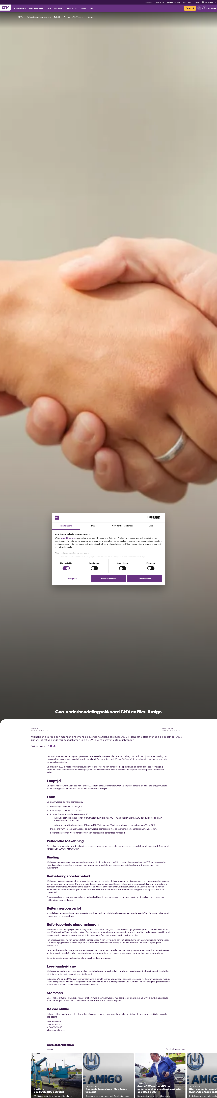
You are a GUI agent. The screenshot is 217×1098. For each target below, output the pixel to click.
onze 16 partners (68, 538)
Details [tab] (94, 526)
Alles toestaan (144, 579)
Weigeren (72, 579)
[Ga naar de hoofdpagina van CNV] (5, 8)
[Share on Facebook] (48, 746)
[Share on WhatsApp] (54, 746)
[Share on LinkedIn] (51, 746)
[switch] (94, 568)
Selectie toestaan (108, 579)
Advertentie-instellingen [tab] (122, 526)
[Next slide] (52, 1049)
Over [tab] (151, 526)
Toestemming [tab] (66, 526)
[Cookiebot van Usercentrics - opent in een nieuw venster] (151, 517)
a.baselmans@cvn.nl (56, 1030)
